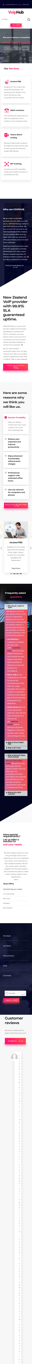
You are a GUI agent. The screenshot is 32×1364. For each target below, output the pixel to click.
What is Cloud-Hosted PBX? (15, 743)
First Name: (7, 936)
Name (16, 880)
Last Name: (7, 946)
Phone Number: (8, 956)
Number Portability (17, 418)
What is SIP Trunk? (14, 748)
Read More (16, 568)
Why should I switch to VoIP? (16, 607)
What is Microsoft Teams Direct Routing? (16, 756)
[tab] (17, 417)
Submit (8, 1000)
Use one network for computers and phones (16, 492)
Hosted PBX (15, 82)
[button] (16, 25)
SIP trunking (15, 164)
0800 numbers (17, 110)
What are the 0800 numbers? (14, 793)
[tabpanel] (16, 547)
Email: (5, 966)
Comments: (7, 976)
